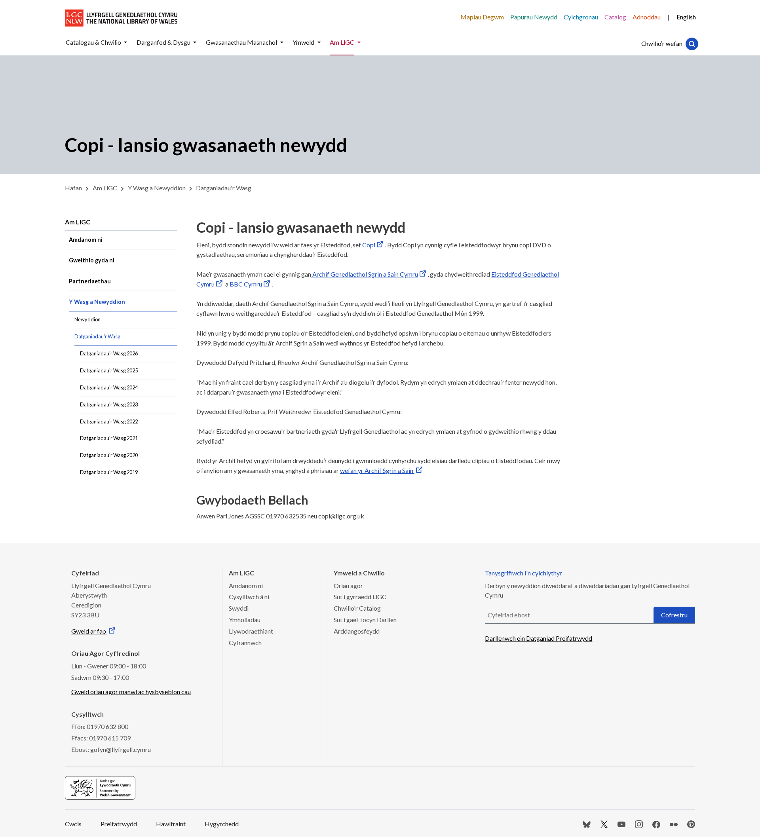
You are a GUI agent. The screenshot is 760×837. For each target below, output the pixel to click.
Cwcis (73, 824)
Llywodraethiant (251, 631)
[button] (125, 42)
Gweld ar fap (89, 631)
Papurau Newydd (533, 17)
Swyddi (239, 608)
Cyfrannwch (245, 642)
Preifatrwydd (119, 824)
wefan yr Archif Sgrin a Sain (377, 470)
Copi (368, 245)
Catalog (615, 17)
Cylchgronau (581, 17)
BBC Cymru (246, 284)
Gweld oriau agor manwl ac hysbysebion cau (131, 691)
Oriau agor (348, 585)
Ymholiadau (244, 619)
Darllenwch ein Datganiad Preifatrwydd (538, 638)
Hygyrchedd (222, 824)
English (686, 17)
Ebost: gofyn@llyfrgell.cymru (111, 749)
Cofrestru (674, 615)
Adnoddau (647, 17)
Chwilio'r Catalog (357, 608)
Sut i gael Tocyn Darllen (365, 619)
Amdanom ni (246, 585)
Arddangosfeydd (357, 631)
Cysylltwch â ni (249, 596)
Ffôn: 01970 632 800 (99, 726)
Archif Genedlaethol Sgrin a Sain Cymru (364, 274)
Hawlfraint (171, 824)
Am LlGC (77, 222)
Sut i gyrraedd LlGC (360, 596)
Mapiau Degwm (482, 17)
